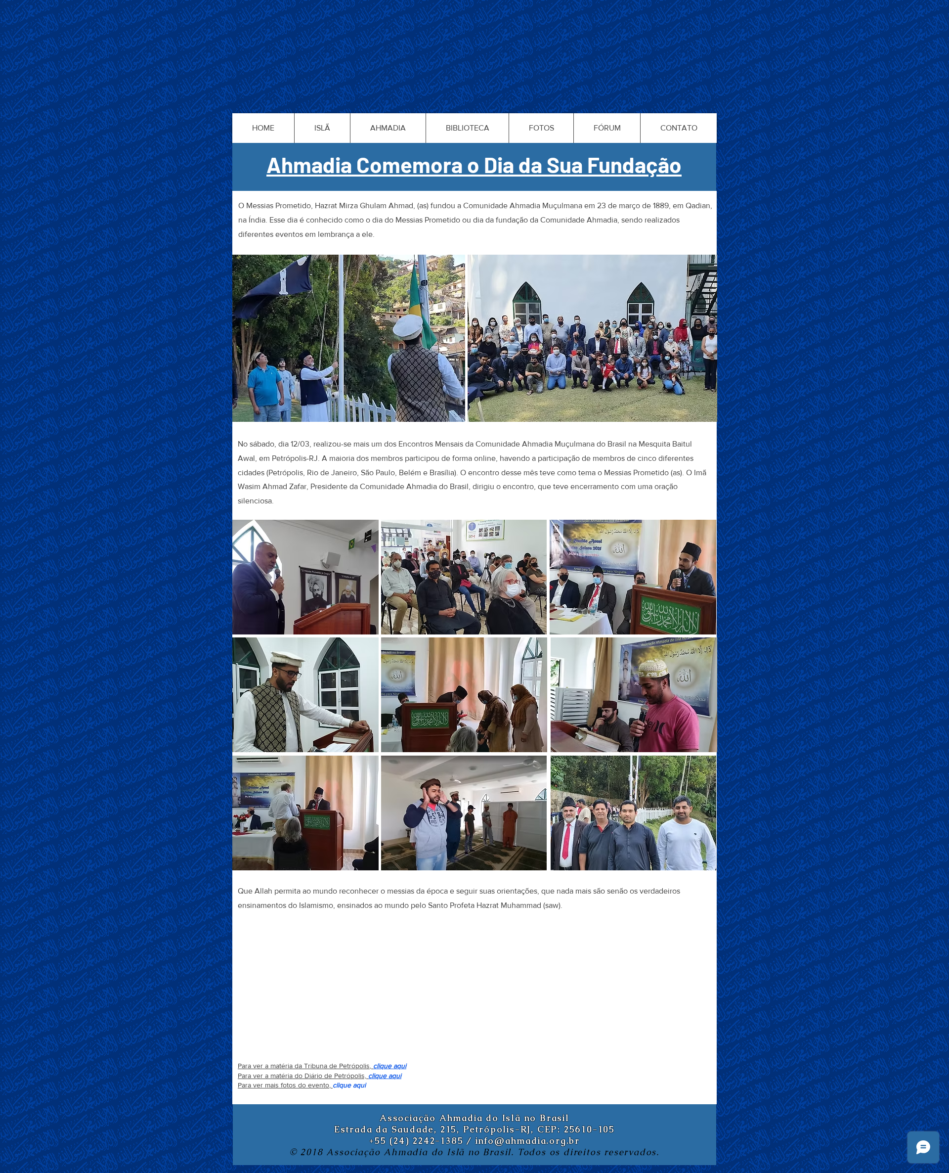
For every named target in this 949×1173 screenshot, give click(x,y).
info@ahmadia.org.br (527, 1140)
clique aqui (389, 1066)
